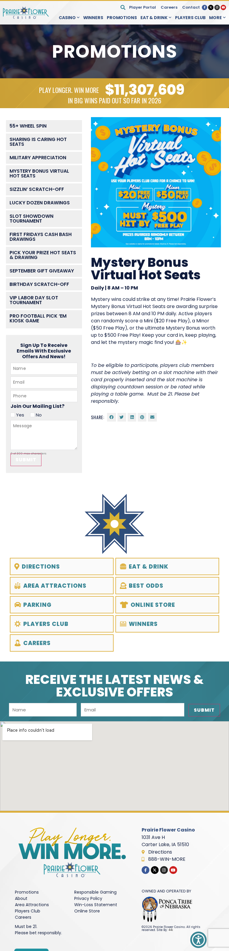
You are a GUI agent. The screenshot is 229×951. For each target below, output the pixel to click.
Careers (169, 7)
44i (170, 930)
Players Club (190, 18)
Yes (20, 415)
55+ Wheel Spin (28, 125)
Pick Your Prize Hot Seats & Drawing (43, 255)
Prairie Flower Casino (168, 829)
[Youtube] (223, 7)
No (39, 415)
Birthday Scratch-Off (39, 284)
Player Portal (142, 7)
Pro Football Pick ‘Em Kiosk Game (38, 318)
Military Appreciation (38, 157)
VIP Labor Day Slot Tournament (34, 300)
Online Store (87, 911)
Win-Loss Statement (95, 905)
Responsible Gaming (95, 892)
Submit (26, 459)
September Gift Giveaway (42, 270)
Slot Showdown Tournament (31, 218)
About (21, 898)
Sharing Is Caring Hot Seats (38, 142)
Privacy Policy (88, 898)
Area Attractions (32, 905)
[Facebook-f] (204, 7)
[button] (123, 7)
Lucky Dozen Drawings (40, 202)
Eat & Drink (154, 18)
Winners (93, 18)
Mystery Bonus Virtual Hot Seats (39, 173)
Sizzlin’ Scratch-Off (37, 189)
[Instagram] (217, 7)
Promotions (122, 18)
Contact (191, 7)
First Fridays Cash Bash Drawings (41, 237)
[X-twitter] (210, 7)
